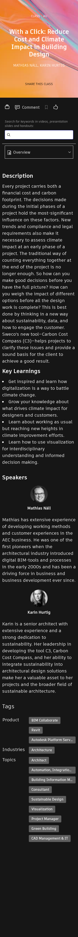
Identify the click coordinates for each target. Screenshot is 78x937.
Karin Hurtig (52, 65)
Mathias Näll (26, 65)
